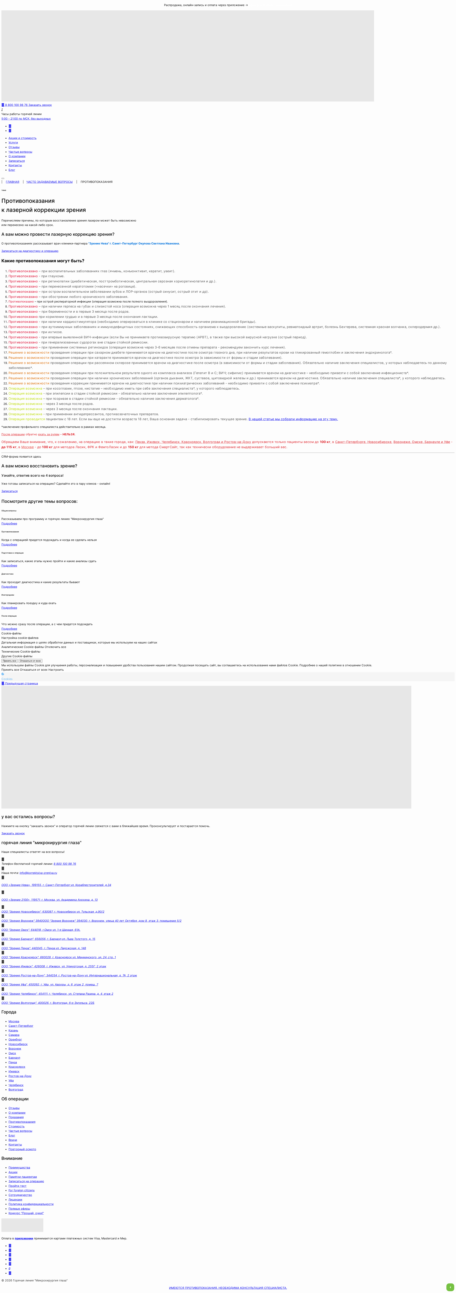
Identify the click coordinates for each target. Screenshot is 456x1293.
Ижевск (14, 1071)
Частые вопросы (20, 151)
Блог (12, 170)
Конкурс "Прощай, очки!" (26, 1213)
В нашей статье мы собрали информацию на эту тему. (293, 419)
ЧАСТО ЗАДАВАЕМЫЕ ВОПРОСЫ (49, 182)
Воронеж (15, 1048)
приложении (24, 1238)
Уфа (11, 1080)
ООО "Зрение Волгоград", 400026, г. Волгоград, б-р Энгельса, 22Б (47, 1003)
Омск (12, 1053)
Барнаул (14, 1057)
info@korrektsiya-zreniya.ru (38, 873)
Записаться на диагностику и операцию (29, 251)
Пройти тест (18, 1186)
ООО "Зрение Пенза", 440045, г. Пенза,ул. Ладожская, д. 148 (43, 948)
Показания (16, 1117)
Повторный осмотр (22, 1149)
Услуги (13, 142)
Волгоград (16, 1089)
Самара (14, 1035)
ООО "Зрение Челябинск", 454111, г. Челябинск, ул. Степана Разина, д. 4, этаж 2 (57, 993)
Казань (13, 1030)
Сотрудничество (20, 1195)
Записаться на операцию (26, 1181)
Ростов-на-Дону (20, 1076)
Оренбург (15, 1039)
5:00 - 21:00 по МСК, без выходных (26, 118)
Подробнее (9, 523)
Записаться (17, 161)
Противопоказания (22, 1121)
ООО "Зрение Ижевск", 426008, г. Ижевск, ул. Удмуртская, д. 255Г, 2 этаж (53, 966)
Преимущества (19, 1167)
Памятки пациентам (23, 1177)
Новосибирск (18, 1044)
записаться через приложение (270, 5)
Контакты (15, 165)
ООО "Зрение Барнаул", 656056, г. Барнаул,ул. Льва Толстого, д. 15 (48, 939)
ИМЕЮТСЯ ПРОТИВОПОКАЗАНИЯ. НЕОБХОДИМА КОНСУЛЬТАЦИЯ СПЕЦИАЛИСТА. (228, 1288)
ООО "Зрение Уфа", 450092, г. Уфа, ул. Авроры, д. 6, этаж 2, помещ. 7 (49, 984)
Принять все (9, 660)
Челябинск (16, 1085)
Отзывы (14, 147)
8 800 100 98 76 (65, 864)
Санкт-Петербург (21, 1026)
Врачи (13, 1140)
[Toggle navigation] (2, 178)
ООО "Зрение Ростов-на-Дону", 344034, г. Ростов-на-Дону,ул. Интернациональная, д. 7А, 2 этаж (69, 975)
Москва (14, 1021)
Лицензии (15, 1199)
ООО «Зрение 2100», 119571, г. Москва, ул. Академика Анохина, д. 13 (49, 899)
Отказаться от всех (30, 660)
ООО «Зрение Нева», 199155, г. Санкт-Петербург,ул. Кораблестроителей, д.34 (56, 885)
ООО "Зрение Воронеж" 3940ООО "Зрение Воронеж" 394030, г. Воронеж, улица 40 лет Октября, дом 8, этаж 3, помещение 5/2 (91, 920)
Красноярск (17, 1066)
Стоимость (17, 1126)
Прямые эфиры (19, 1208)
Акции (13, 1172)
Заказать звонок (13, 833)
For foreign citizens (22, 1190)
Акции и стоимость (23, 138)
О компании (17, 156)
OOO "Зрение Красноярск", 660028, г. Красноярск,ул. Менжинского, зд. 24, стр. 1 (58, 957)
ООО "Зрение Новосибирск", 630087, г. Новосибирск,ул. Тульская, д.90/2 (52, 911)
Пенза (13, 1062)
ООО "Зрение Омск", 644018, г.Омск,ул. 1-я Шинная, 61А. (40, 930)
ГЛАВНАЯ (12, 182)
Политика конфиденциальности (31, 1204)
